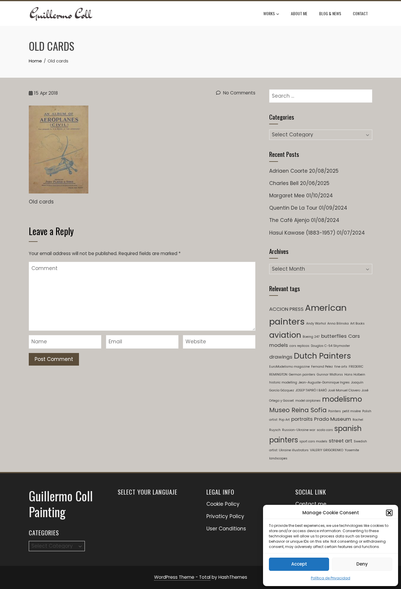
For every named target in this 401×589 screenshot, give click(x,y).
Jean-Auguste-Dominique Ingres (324, 382)
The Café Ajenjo (289, 220)
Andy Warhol (316, 323)
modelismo (342, 399)
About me (299, 13)
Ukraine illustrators (294, 450)
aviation (285, 335)
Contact (360, 13)
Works (269, 13)
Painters (334, 411)
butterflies (334, 336)
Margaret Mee (287, 195)
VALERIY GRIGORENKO (326, 450)
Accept (299, 564)
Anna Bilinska (338, 323)
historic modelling (283, 382)
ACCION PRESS (286, 309)
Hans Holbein (354, 374)
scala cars (325, 430)
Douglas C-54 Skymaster (330, 346)
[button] (389, 513)
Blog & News (330, 13)
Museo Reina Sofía (298, 410)
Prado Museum (332, 418)
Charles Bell (284, 183)
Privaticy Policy (225, 516)
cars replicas (299, 346)
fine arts (340, 366)
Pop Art (284, 419)
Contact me (310, 503)
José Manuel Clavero (344, 390)
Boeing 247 (311, 337)
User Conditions (226, 528)
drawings (280, 356)
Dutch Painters (322, 355)
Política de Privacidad (330, 578)
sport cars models (313, 441)
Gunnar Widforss (330, 374)
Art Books (357, 323)
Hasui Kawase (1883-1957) (302, 232)
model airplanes (308, 400)
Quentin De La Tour (293, 207)
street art (340, 440)
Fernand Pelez (322, 366)
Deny (362, 564)
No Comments (238, 93)
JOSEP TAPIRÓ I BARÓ (311, 390)
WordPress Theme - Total (182, 577)
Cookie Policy (223, 503)
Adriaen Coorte (288, 170)
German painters (302, 374)
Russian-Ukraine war (298, 430)
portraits (302, 418)
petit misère (351, 411)
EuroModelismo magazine (289, 366)
